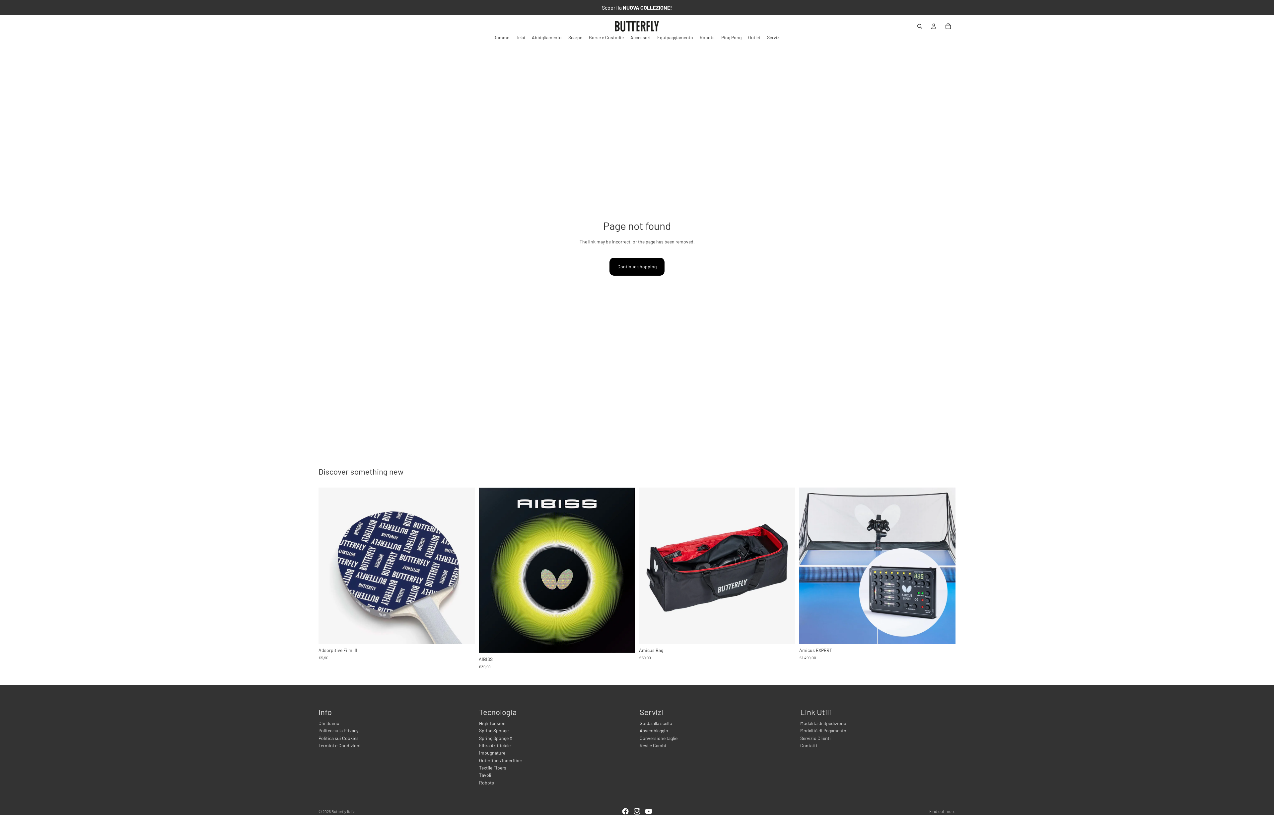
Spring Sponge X (495, 738)
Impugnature (492, 753)
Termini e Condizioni (339, 745)
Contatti (808, 745)
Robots (486, 782)
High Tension (492, 723)
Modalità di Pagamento (823, 730)
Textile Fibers (492, 767)
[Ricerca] (919, 26)
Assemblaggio (654, 730)
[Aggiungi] (464, 634)
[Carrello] (948, 26)
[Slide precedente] (489, 570)
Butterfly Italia (343, 811)
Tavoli (485, 775)
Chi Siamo (328, 723)
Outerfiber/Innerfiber (500, 760)
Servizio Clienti (815, 738)
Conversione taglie (658, 738)
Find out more (942, 811)
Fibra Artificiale (495, 745)
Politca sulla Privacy (338, 730)
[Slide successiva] (625, 570)
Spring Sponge (494, 730)
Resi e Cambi (653, 745)
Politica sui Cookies (338, 738)
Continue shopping (637, 266)
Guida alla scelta (656, 723)
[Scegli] (625, 643)
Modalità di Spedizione (823, 723)
